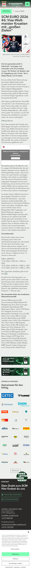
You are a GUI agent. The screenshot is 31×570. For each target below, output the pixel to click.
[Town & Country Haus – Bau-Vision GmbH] (15, 454)
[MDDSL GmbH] (15, 437)
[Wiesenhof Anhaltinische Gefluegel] (15, 462)
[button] (28, 532)
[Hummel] (24, 395)
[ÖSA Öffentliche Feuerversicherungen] (4, 445)
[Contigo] (26, 412)
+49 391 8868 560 (7, 518)
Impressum (23, 567)
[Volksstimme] (4, 462)
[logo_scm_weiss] (4, 4)
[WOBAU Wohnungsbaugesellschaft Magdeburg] (26, 462)
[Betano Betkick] (4, 412)
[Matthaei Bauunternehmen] (4, 437)
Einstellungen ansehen (15, 563)
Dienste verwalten (15, 548)
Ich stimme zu (15, 158)
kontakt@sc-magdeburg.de (9, 515)
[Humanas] (7, 404)
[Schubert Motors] (15, 445)
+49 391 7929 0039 (7, 527)
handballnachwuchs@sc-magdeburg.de (13, 524)
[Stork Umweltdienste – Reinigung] (26, 445)
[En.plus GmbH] (26, 420)
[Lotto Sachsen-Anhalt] (26, 428)
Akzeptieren (15, 554)
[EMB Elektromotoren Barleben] (15, 420)
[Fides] (4, 428)
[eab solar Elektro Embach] (4, 420)
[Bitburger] (15, 412)
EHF (5, 274)
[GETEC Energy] (7, 395)
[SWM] (24, 404)
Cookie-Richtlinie (9, 567)
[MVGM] (26, 437)
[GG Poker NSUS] (15, 428)
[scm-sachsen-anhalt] (15, 5)
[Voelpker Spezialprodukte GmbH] (26, 454)
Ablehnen (15, 559)
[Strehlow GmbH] (4, 454)
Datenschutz (17, 567)
